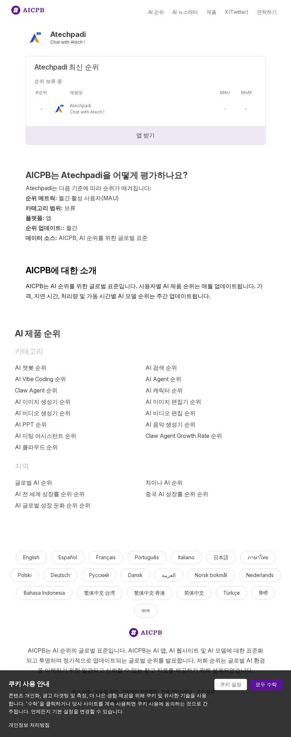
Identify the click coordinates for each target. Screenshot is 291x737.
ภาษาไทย (258, 557)
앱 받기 (145, 135)
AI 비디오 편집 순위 (171, 413)
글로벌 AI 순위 (33, 482)
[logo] (145, 634)
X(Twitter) (236, 12)
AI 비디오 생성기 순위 (43, 413)
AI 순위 (156, 12)
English (31, 557)
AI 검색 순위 (161, 367)
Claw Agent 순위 (36, 390)
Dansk (135, 575)
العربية (169, 575)
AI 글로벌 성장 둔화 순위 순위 (52, 505)
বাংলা (146, 610)
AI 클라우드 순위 (36, 447)
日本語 (221, 557)
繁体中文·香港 (149, 593)
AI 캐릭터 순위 (164, 390)
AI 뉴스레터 (185, 12)
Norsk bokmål (211, 575)
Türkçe (231, 593)
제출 (211, 12)
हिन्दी (263, 593)
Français (106, 557)
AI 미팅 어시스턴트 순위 (45, 435)
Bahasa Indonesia (44, 593)
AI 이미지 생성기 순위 (43, 401)
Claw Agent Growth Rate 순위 (184, 435)
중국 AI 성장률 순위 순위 (177, 493)
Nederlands (260, 575)
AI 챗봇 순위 (30, 367)
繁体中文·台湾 (99, 593)
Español (68, 557)
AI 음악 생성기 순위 (171, 424)
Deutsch (60, 575)
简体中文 (194, 593)
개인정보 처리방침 (29, 725)
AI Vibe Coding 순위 (40, 379)
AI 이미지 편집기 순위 (173, 401)
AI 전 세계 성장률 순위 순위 (50, 493)
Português (147, 557)
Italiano (186, 557)
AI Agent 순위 (163, 379)
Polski (25, 575)
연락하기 (267, 12)
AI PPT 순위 (31, 424)
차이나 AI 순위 (164, 482)
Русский (99, 575)
